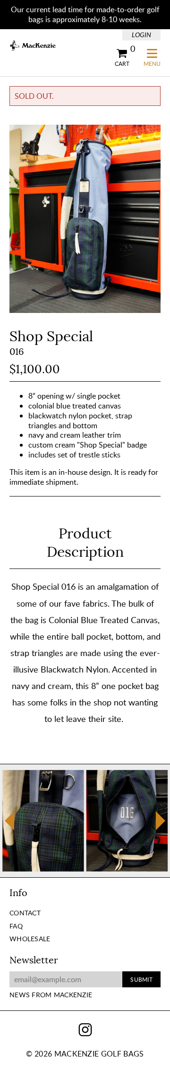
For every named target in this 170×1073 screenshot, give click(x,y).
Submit (141, 979)
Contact (25, 912)
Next (160, 820)
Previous (9, 826)
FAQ (16, 925)
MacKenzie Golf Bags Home (33, 46)
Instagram (85, 1029)
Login (141, 34)
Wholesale (30, 938)
